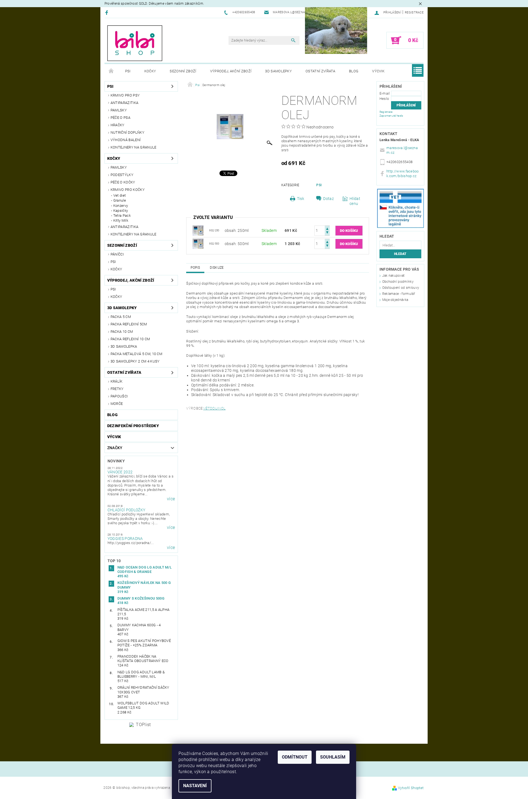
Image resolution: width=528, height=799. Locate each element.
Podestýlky (122, 175)
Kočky (150, 71)
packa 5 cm (121, 317)
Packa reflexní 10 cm (130, 339)
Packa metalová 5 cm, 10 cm (136, 354)
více (171, 499)
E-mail (385, 93)
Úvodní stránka (111, 71)
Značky (115, 448)
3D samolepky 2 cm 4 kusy (135, 361)
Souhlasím (332, 757)
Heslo (384, 99)
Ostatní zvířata (320, 71)
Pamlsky (119, 110)
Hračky (118, 125)
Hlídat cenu (355, 201)
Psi (128, 71)
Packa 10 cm (122, 332)
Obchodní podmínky (398, 282)
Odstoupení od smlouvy (400, 288)
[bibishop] (134, 43)
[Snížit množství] (327, 233)
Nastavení (195, 785)
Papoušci (119, 396)
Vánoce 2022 (120, 472)
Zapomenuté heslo (391, 115)
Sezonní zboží (183, 71)
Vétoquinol (214, 408)
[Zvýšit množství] (327, 228)
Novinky (116, 461)
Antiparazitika (124, 103)
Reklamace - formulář (398, 294)
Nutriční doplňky (127, 132)
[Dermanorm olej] (198, 230)
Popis (195, 268)
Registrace (414, 12)
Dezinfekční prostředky (133, 426)
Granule (119, 200)
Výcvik (378, 71)
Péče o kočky (123, 182)
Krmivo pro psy (125, 95)
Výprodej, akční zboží (231, 71)
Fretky (117, 389)
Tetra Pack (122, 215)
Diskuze (217, 268)
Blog (353, 71)
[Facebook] (107, 12)
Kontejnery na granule (133, 147)
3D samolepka (124, 346)
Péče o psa (120, 118)
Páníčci (117, 254)
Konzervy (120, 206)
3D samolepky (278, 71)
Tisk (300, 198)
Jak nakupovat (393, 276)
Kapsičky (120, 210)
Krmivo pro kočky (128, 190)
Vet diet (119, 195)
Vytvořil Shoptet (411, 788)
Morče (117, 404)
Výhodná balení (126, 140)
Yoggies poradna (125, 538)
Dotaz (328, 198)
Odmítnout (294, 757)
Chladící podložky (126, 510)
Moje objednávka (395, 300)
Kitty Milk (120, 220)
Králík (117, 381)
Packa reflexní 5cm (129, 324)
